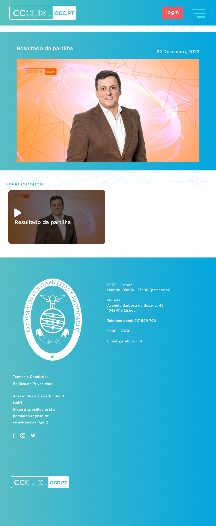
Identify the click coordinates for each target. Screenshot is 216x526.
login (172, 12)
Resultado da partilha (45, 48)
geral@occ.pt (130, 341)
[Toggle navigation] (199, 13)
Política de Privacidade (33, 384)
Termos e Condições (30, 377)
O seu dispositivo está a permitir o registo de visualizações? (34, 416)
